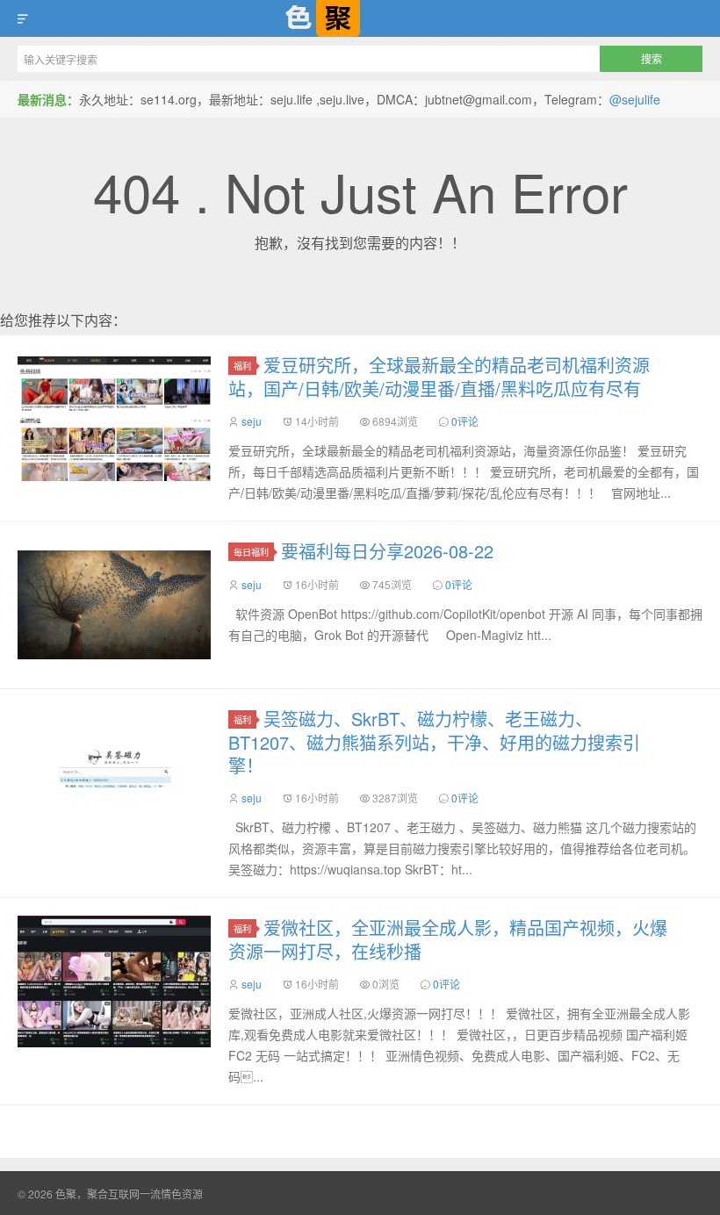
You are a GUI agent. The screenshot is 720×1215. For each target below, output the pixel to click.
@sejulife (634, 99)
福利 (242, 365)
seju (251, 420)
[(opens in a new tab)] (114, 981)
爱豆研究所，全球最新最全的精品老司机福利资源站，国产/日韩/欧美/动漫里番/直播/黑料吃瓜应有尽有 (439, 376)
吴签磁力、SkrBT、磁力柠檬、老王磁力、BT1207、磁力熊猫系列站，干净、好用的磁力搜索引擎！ (434, 742)
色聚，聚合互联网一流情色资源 (360, 18)
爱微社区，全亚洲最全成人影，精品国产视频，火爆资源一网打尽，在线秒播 (447, 939)
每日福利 (251, 551)
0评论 (465, 420)
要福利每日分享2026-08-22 (387, 551)
